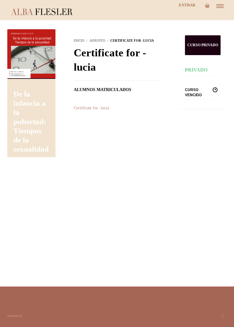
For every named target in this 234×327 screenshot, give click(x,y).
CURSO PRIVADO (202, 45)
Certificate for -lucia (91, 108)
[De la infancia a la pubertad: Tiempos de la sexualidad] (31, 53)
